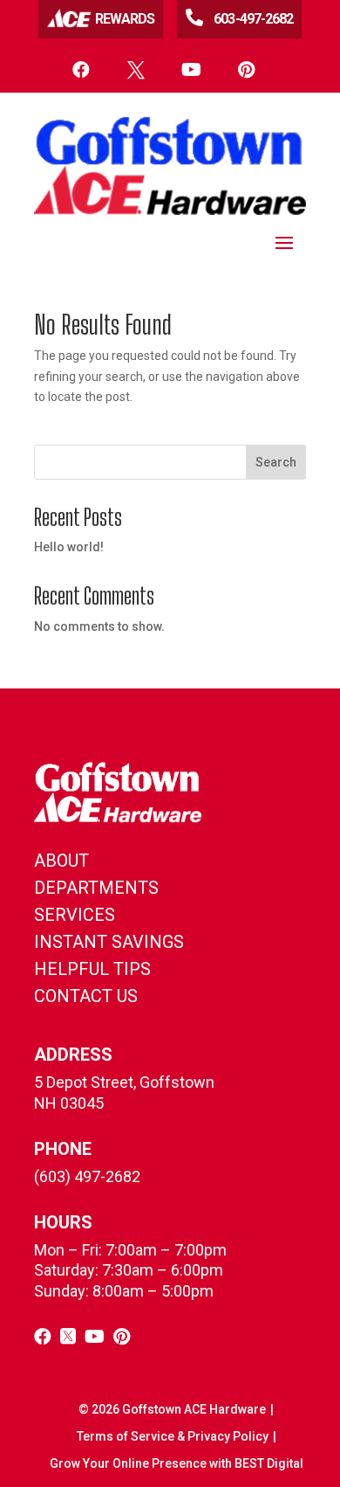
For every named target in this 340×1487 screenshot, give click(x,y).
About (61, 860)
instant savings (109, 941)
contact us (86, 996)
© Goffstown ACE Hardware (172, 1409)
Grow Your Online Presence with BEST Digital (176, 1463)
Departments (96, 887)
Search (275, 462)
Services (74, 914)
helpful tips (92, 968)
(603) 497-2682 (87, 1176)
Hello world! (69, 547)
